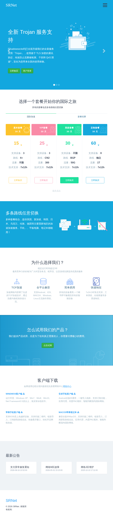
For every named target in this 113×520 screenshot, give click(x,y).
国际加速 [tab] (31, 116)
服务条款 (56, 191)
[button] (8, 50)
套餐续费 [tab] (82, 116)
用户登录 (27, 71)
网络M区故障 (52, 467)
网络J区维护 (87, 467)
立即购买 (18, 180)
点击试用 (48, 345)
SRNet (11, 5)
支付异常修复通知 (19, 467)
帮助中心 (67, 386)
